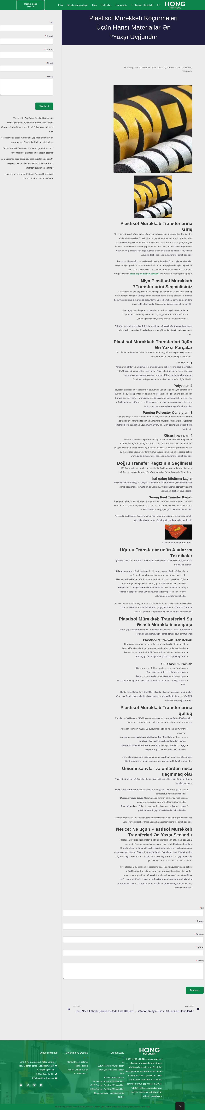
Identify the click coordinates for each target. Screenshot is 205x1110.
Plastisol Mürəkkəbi (143, 5)
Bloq (94, 5)
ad (202, 908)
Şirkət (200, 947)
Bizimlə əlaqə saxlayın (77, 5)
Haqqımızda (121, 5)
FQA (60, 5)
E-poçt (200, 921)
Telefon (199, 934)
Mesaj (200, 961)
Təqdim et (194, 990)
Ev (158, 5)
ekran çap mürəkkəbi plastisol (144, 274)
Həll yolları (106, 5)
